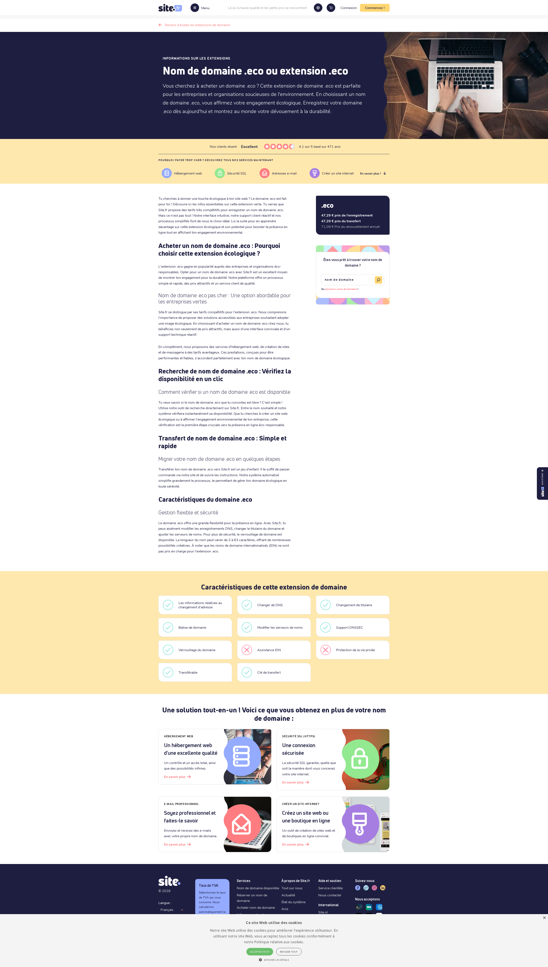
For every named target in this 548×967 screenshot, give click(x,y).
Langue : (164, 902)
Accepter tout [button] (259, 951)
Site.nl (323, 912)
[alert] (274, 940)
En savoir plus (175, 776)
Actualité (288, 895)
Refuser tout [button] (289, 951)
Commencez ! (375, 8)
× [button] (544, 917)
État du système (293, 902)
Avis (284, 908)
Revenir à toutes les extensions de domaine (197, 24)
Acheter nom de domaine (256, 907)
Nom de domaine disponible (258, 888)
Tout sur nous (291, 888)
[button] (274, 960)
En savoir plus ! (370, 173)
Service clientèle (330, 888)
